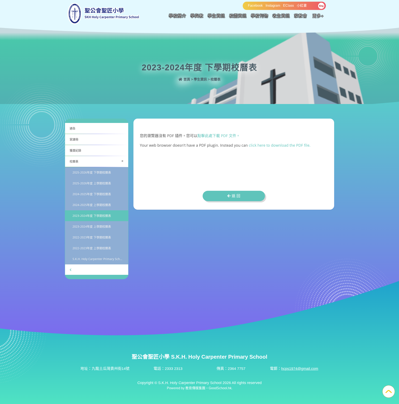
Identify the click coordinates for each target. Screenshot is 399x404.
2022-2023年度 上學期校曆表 (92, 248)
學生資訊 (216, 16)
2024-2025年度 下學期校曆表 (92, 194)
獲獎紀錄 (75, 150)
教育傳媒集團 (195, 388)
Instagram (273, 5)
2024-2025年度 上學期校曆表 (92, 205)
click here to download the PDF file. (279, 145)
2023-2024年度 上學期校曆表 (92, 226)
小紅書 (302, 5)
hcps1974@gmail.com (299, 369)
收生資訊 (281, 16)
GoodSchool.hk (220, 388)
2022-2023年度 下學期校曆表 (92, 237)
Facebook (255, 5)
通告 (72, 128)
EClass (288, 5)
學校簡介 (177, 16)
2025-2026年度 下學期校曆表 (92, 172)
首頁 (186, 79)
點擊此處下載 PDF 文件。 (218, 135)
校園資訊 (238, 16)
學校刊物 (259, 16)
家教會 (300, 16)
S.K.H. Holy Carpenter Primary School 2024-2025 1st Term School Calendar (100, 259)
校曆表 (97, 161)
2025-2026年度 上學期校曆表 (92, 183)
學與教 (196, 16)
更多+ (318, 16)
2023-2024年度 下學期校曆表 (92, 216)
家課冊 (74, 139)
